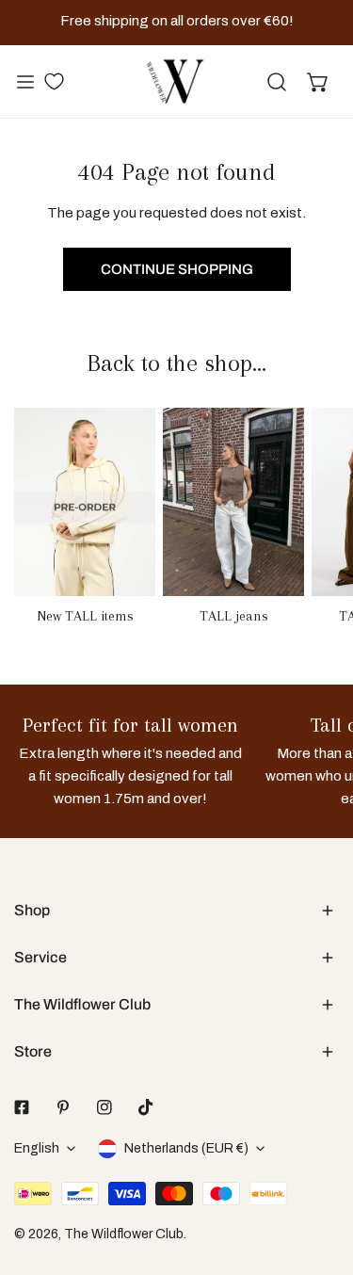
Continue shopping (177, 269)
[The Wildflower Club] (175, 81)
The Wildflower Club (124, 1234)
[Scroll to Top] (319, 1175)
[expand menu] (25, 81)
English (36, 1148)
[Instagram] (104, 1107)
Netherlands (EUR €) (186, 1148)
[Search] (276, 82)
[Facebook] (21, 1107)
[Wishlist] (53, 81)
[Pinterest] (63, 1107)
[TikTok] (146, 1107)
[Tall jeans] (233, 502)
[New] (84, 502)
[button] (318, 82)
